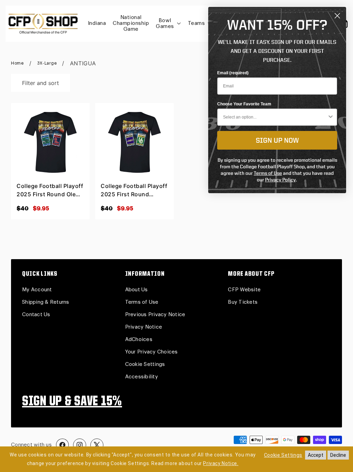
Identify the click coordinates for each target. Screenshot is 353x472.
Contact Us (36, 314)
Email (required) (233, 72)
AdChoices (138, 339)
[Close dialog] (337, 16)
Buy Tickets (243, 302)
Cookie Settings (145, 364)
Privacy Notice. (220, 463)
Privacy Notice (143, 327)
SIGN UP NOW (277, 140)
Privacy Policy (280, 179)
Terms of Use (142, 302)
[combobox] (275, 117)
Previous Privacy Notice (155, 314)
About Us (136, 289)
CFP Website (244, 289)
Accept (315, 455)
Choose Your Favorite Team (244, 104)
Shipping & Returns (45, 302)
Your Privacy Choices (151, 352)
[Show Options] (330, 117)
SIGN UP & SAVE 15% (72, 402)
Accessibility (141, 376)
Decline (338, 455)
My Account (37, 289)
